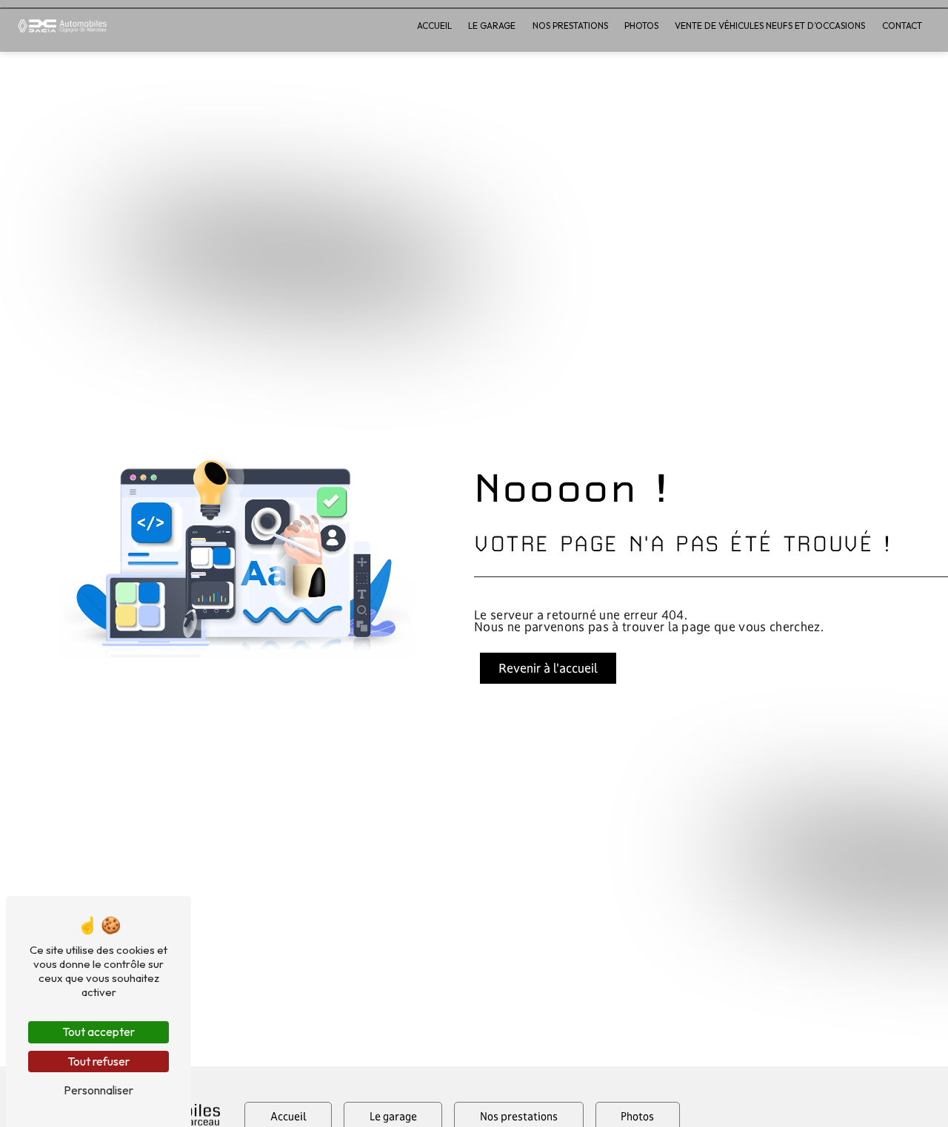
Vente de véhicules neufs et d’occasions (770, 25)
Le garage (491, 25)
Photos (641, 25)
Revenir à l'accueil (548, 668)
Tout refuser (98, 1061)
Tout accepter (98, 1031)
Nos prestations (570, 25)
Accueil (434, 25)
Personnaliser (98, 1090)
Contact (902, 25)
